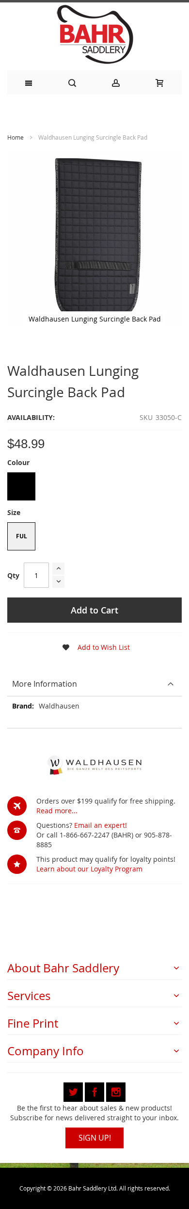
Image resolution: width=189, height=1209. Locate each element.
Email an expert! (100, 825)
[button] (93, 647)
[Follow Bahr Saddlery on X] (74, 1090)
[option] (21, 486)
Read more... (57, 810)
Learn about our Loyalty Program (89, 868)
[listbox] (94, 487)
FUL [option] (21, 536)
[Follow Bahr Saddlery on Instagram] (116, 1090)
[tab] (94, 684)
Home (15, 137)
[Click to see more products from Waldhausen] (94, 765)
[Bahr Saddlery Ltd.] (94, 35)
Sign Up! (95, 1137)
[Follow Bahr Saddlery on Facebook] (95, 1090)
